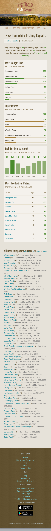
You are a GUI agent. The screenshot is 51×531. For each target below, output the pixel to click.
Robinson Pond (9, 421)
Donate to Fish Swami (25, 481)
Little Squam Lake (11, 374)
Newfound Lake (10, 382)
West (6, 322)
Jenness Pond (9, 369)
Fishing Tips (25, 493)
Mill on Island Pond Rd (12, 380)
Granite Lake (9, 312)
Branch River (9, 307)
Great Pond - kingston (12, 356)
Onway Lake (8, 387)
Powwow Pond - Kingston (13, 416)
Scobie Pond (9, 317)
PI (5, 395)
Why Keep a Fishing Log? (25, 460)
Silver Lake (8, 424)
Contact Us (25, 478)
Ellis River (8, 351)
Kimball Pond (9, 372)
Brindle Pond (10, 229)
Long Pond (8, 299)
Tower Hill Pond (10, 320)
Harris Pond (8, 283)
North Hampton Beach (12, 385)
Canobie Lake (9, 333)
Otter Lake (9, 238)
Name (45, 251)
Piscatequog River (11, 400)
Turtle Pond (8, 437)
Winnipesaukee (11, 197)
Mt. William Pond (10, 276)
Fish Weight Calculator (25, 488)
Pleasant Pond (9, 411)
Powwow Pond (9, 413)
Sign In (7, 28)
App (38, 28)
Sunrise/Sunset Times (25, 491)
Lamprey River (9, 315)
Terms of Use (25, 468)
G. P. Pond (8, 294)
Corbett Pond (9, 343)
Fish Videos (25, 496)
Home (25, 457)
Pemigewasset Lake (11, 393)
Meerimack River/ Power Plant (15, 270)
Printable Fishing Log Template (25, 499)
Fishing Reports (12, 41)
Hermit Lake (9, 225)
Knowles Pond (10, 202)
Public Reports (28, 28)
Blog (44, 28)
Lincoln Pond (9, 281)
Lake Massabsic (11, 216)
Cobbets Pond (9, 338)
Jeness (6, 367)
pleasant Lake (9, 408)
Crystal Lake (8, 309)
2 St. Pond (8, 325)
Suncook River (9, 432)
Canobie (8, 234)
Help (25, 475)
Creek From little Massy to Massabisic (18, 346)
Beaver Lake (10, 211)
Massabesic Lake (10, 286)
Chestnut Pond (9, 335)
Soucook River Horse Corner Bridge (17, 426)
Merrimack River (10, 377)
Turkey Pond (8, 434)
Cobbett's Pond (9, 341)
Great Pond (8, 354)
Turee (6, 304)
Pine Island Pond (10, 398)
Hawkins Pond (9, 364)
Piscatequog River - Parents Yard (16, 403)
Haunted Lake (9, 361)
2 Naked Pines (10, 220)
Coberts (8, 206)
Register (16, 28)
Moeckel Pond (9, 302)
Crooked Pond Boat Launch (14, 289)
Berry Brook (8, 328)
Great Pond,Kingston (12, 359)
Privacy (25, 465)
